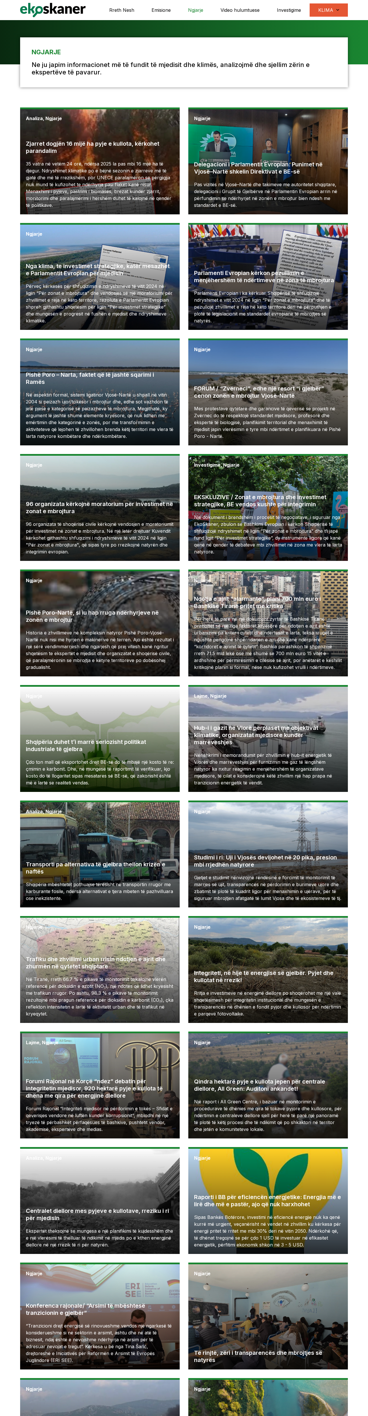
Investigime (289, 10)
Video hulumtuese (240, 10)
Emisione (161, 10)
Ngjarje (195, 10)
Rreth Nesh (121, 10)
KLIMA (325, 10)
